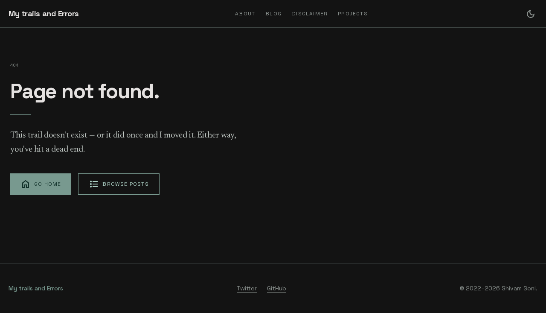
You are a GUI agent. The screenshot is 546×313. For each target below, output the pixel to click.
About (245, 13)
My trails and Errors (44, 13)
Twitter (247, 288)
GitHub (276, 288)
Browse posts (118, 184)
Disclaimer (310, 13)
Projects (353, 13)
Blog (273, 13)
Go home (40, 184)
